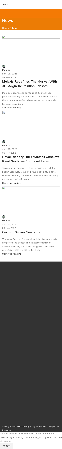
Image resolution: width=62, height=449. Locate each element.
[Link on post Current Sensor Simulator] (31, 216)
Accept (7, 446)
